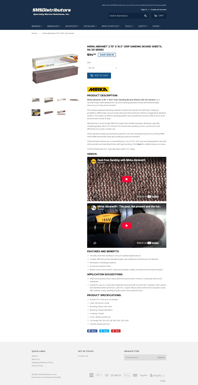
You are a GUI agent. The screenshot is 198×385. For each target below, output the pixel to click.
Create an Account (158, 9)
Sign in (144, 9)
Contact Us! (83, 356)
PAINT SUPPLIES (110, 26)
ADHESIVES (71, 26)
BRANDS (36, 26)
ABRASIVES (53, 26)
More (156, 26)
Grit (89, 62)
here (139, 144)
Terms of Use (37, 366)
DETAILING (89, 26)
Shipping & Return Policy (42, 362)
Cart (161, 15)
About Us (36, 359)
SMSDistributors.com (47, 374)
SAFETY (142, 26)
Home (34, 33)
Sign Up (161, 357)
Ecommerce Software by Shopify (46, 377)
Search (35, 356)
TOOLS (128, 26)
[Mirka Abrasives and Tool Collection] (98, 91)
